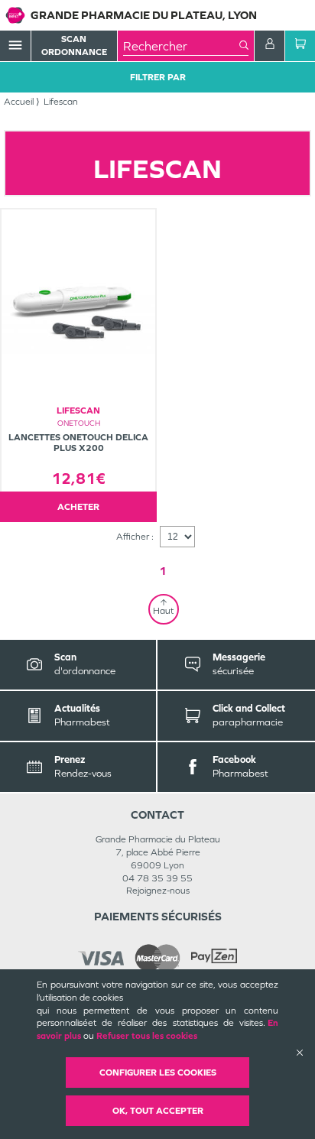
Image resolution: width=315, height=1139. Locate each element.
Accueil (19, 101)
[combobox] (181, 46)
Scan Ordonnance (74, 45)
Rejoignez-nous (158, 890)
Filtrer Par (158, 77)
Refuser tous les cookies (146, 1035)
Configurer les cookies (157, 1072)
